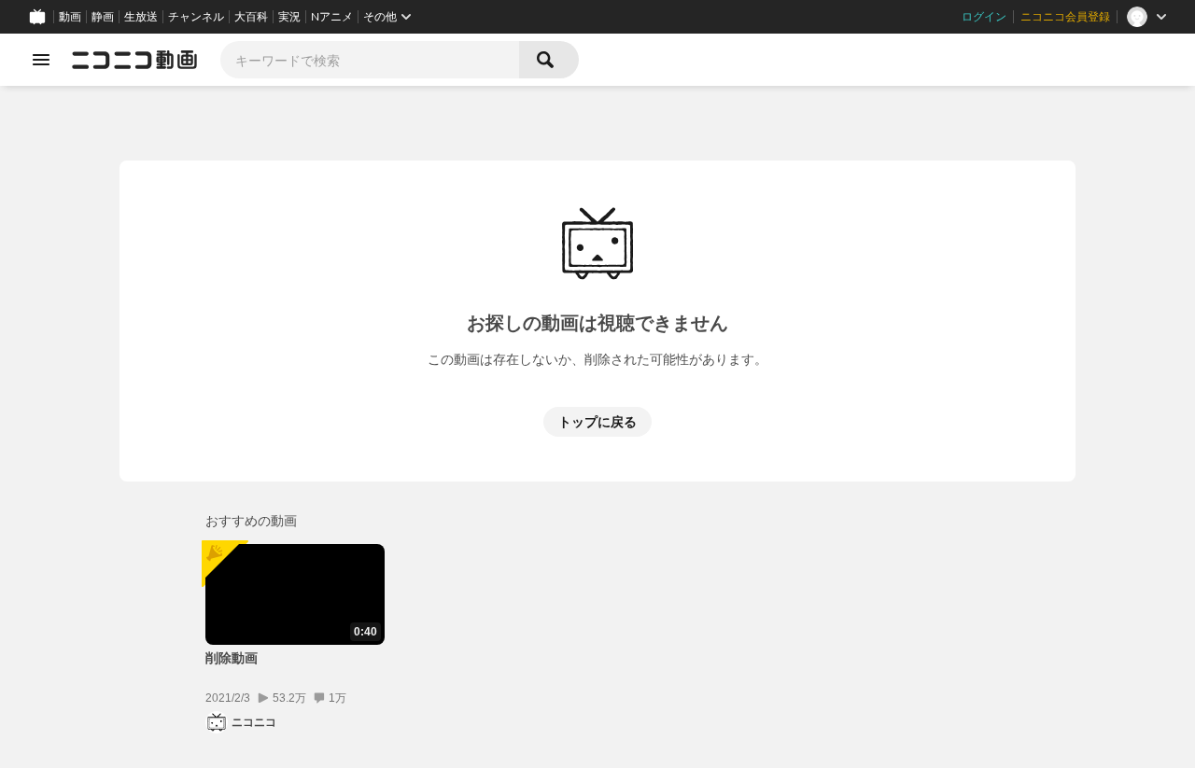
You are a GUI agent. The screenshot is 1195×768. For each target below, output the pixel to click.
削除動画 (231, 657)
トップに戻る (597, 421)
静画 (102, 16)
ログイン (984, 16)
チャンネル (196, 16)
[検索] (549, 59)
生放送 (141, 16)
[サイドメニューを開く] (41, 59)
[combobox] (369, 59)
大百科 (251, 16)
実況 (289, 16)
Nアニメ (332, 16)
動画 (70, 16)
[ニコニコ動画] (134, 59)
